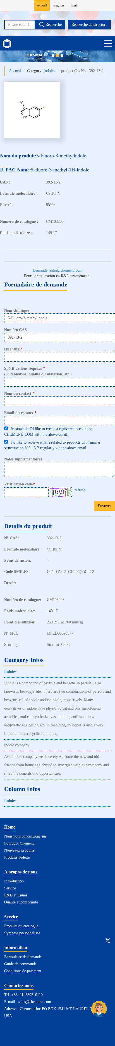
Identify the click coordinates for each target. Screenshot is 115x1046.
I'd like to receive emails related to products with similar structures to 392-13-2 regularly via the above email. (52, 445)
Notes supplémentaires (23, 459)
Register (58, 5)
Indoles (49, 71)
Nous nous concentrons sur (25, 836)
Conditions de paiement (22, 971)
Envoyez (104, 506)
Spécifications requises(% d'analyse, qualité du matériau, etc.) (38, 371)
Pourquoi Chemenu (19, 843)
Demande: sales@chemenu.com (57, 270)
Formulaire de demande (23, 957)
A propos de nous (20, 872)
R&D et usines (15, 895)
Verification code (19, 484)
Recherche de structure (89, 24)
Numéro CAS (15, 330)
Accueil (42, 5)
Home (9, 827)
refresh (80, 490)
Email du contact (20, 413)
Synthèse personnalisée (22, 933)
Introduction (14, 881)
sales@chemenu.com (34, 1002)
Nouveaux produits (19, 850)
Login (74, 5)
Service (10, 888)
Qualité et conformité (21, 902)
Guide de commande (20, 964)
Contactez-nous (18, 985)
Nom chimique (16, 310)
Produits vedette (17, 857)
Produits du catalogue (21, 926)
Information (15, 947)
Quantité (13, 349)
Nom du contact (19, 393)
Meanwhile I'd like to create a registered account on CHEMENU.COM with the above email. (48, 432)
